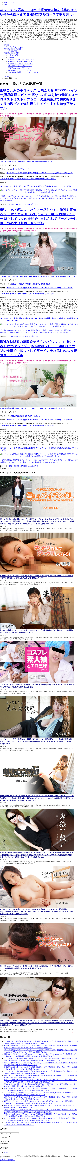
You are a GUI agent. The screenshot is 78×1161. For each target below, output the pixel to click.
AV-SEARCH (12, 51)
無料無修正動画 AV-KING (13, 49)
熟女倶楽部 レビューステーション (20, 64)
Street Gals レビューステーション (20, 61)
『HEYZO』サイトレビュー (14, 47)
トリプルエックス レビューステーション (19, 59)
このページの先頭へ (7, 1160)
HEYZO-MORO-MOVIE (16, 204)
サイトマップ (9, 2)
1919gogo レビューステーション (19, 70)
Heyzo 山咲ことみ (31, 204)
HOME (6, 45)
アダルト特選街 (14, 55)
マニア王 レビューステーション (19, 68)
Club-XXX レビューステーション (20, 66)
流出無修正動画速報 (11, 53)
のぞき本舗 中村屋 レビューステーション (23, 72)
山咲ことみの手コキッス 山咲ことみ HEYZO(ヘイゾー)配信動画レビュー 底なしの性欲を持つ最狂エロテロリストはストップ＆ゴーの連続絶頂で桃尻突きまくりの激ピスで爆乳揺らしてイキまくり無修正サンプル (39, 99)
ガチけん (11, 57)
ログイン (7, 1152)
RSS (5, 4)
